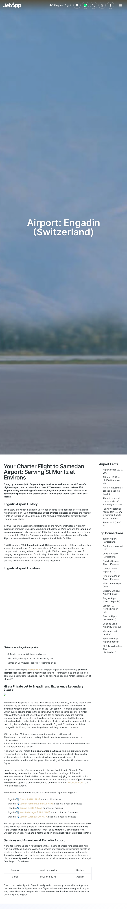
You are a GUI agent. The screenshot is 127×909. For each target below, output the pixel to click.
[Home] (12, 5)
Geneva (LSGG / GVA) (31, 808)
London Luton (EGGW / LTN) (34, 816)
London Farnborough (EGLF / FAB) (37, 803)
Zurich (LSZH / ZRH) (30, 799)
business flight (75, 782)
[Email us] (77, 5)
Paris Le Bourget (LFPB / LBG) (35, 812)
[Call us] (93, 5)
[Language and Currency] (102, 5)
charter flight (34, 669)
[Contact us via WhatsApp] (85, 5)
